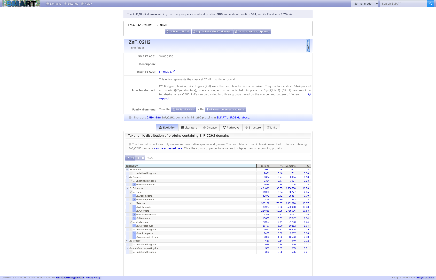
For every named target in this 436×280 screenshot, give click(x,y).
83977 (266, 207)
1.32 (280, 237)
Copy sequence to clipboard (253, 31)
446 (267, 199)
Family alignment (184, 109)
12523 (292, 237)
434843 (265, 188)
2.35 (306, 192)
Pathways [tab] (232, 127)
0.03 (306, 199)
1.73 (280, 229)
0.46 (280, 169)
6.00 (280, 225)
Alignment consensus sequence (226, 109)
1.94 (306, 225)
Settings (72, 3)
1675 (266, 184)
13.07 (306, 203)
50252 (292, 225)
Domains (55, 3)
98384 (292, 195)
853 (294, 199)
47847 (292, 218)
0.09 (280, 248)
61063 (266, 192)
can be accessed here (168, 148)
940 (294, 240)
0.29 (306, 229)
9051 (293, 214)
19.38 (306, 207)
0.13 (306, 177)
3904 (293, 177)
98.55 (279, 188)
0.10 (280, 199)
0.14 (280, 240)
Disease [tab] (211, 127)
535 (294, 248)
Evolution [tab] (168, 127)
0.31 (280, 214)
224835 (265, 210)
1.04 (306, 222)
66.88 (306, 210)
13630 (266, 218)
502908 (291, 207)
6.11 (280, 222)
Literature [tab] (190, 127)
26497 (266, 225)
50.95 (279, 210)
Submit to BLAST (179, 31)
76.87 (279, 203)
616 (267, 240)
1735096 (291, 210)
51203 (292, 222)
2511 (293, 169)
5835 (266, 237)
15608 (292, 229)
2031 (266, 169)
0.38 (280, 184)
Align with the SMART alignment (213, 31)
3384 (266, 177)
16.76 (306, 188)
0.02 (306, 240)
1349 (266, 214)
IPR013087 (166, 71)
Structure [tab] (254, 127)
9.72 (280, 195)
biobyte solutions (425, 277)
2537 (293, 233)
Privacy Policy (93, 277)
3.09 (280, 218)
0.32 (280, 233)
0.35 (306, 214)
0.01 (306, 248)
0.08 (306, 169)
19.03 (279, 207)
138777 (291, 192)
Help (87, 3)
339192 (265, 203)
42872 (266, 195)
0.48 (306, 237)
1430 (266, 233)
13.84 (279, 192)
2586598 (291, 188)
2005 (293, 184)
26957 (266, 222)
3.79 (306, 195)
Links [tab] (273, 127)
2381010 (291, 203)
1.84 (306, 218)
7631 (266, 229)
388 (267, 248)
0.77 (280, 177)
